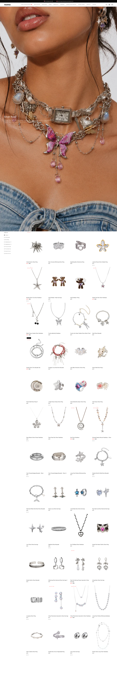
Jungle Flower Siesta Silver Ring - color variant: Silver (48, 405)
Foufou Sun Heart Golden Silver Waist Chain (80, 333)
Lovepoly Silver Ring (31, 616)
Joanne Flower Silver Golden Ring (100, 262)
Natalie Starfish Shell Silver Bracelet (100, 473)
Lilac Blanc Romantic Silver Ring (77, 367)
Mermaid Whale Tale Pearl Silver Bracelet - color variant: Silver (26, 512)
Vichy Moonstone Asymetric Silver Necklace (80, 616)
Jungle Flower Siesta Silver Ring (55, 401)
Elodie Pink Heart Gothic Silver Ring (100, 544)
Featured (6, 235)
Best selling (7, 239)
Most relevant (7, 237)
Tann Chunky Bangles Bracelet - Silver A (57, 473)
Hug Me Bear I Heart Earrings (55, 297)
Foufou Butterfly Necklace (54, 333)
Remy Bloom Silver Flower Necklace (34, 437)
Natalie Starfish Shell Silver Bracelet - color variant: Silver (92, 476)
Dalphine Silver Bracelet (53, 544)
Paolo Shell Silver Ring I (97, 367)
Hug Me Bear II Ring (74, 297)
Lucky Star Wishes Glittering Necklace (101, 616)
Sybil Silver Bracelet (96, 333)
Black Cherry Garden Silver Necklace (34, 333)
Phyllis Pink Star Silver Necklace (99, 297)
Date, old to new (7, 251)
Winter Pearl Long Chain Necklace (100, 651)
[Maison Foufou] (7, 4)
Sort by (6, 232)
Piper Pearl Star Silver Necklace (55, 437)
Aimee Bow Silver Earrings (98, 580)
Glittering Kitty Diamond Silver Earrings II (57, 580)
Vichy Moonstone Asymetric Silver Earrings (58, 616)
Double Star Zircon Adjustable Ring (56, 651)
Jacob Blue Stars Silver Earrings (77, 508)
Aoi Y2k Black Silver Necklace (77, 544)
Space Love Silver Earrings (54, 508)
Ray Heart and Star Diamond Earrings (100, 508)
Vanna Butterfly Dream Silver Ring (78, 401)
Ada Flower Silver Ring (97, 401)
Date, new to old (7, 253)
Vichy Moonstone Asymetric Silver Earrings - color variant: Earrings (48, 619)
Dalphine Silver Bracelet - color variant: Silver (48, 547)
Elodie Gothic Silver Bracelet (32, 580)
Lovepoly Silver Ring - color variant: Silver (26, 619)
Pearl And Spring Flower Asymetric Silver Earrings (79, 581)
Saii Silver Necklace (74, 437)
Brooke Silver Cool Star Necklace (33, 297)
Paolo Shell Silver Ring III (32, 401)
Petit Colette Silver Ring (31, 651)
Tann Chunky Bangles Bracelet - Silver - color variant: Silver (26, 476)
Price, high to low (8, 248)
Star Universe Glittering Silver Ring (56, 262)
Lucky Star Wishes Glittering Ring (78, 473)
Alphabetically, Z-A (8, 244)
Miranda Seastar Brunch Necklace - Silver (101, 437)
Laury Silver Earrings (75, 651)
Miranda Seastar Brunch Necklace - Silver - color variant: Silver (92, 440)
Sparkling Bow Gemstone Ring (77, 262)
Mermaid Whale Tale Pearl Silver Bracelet (35, 508)
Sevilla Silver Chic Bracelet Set (33, 367)
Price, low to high (8, 246)
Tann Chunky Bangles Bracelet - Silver (34, 473)
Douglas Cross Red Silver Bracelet (56, 367)
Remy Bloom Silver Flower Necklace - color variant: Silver (26, 440)
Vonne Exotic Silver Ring (32, 262)
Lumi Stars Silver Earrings (32, 544)
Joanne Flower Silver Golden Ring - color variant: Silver (92, 265)
